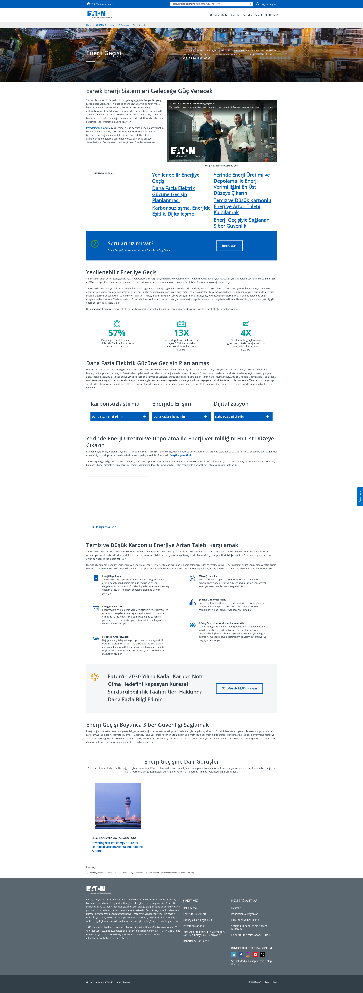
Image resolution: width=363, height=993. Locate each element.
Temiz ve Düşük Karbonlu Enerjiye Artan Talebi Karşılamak (242, 206)
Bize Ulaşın (229, 246)
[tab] (119, 416)
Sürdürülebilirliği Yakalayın (239, 688)
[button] (119, 416)
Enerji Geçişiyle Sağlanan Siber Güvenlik (242, 223)
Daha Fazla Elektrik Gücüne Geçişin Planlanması (173, 194)
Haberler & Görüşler (119, 25)
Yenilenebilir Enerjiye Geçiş (176, 177)
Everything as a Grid (180, 455)
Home (89, 25)
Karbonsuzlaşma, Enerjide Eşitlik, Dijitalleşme (181, 210)
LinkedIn (107, 938)
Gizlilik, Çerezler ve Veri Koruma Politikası (108, 982)
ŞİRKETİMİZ (101, 25)
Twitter (96, 938)
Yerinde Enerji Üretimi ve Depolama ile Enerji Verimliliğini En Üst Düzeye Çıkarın (242, 183)
